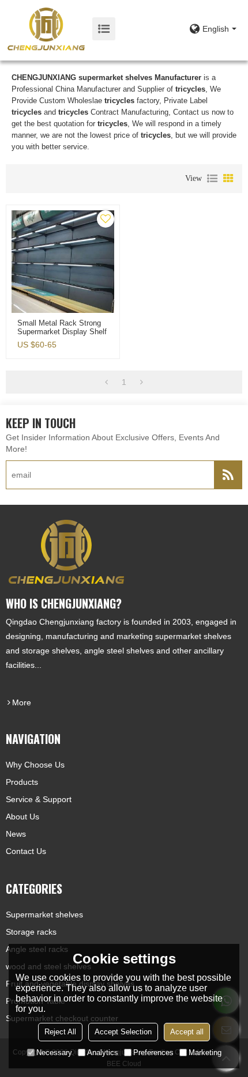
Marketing (205, 1052)
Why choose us (35, 764)
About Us (22, 816)
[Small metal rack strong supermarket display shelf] (63, 261)
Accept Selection (123, 1031)
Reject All (60, 1031)
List (212, 178)
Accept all (187, 1031)
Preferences (153, 1052)
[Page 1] (106, 382)
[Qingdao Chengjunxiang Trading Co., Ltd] (46, 29)
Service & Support (39, 799)
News (16, 833)
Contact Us (26, 851)
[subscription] (228, 475)
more (21, 702)
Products (22, 782)
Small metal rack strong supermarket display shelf (62, 327)
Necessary (54, 1052)
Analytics (102, 1052)
